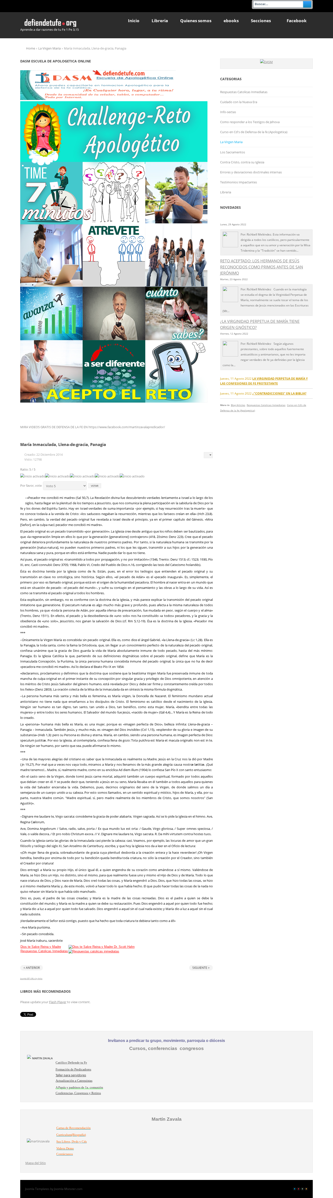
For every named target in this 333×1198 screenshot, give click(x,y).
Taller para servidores (71, 1075)
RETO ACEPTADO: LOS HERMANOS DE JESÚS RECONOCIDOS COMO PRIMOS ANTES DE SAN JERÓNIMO (261, 267)
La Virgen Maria (49, 48)
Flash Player (57, 1002)
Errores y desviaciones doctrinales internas (251, 172)
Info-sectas (228, 112)
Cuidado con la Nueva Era (238, 102)
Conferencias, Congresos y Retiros (78, 1093)
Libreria (225, 192)
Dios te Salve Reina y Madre (40, 947)
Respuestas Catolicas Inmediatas (44, 951)
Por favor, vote (31, 485)
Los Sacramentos (232, 152)
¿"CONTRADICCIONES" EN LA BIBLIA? (279, 393)
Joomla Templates (37, 1189)
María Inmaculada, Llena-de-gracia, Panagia (63, 444)
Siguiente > (201, 968)
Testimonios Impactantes (238, 182)
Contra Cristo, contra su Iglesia (242, 162)
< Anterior (31, 968)
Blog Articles (238, 405)
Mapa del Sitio (35, 1163)
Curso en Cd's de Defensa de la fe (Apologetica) (253, 132)
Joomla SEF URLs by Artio (31, 978)
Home (30, 48)
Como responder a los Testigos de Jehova (250, 122)
